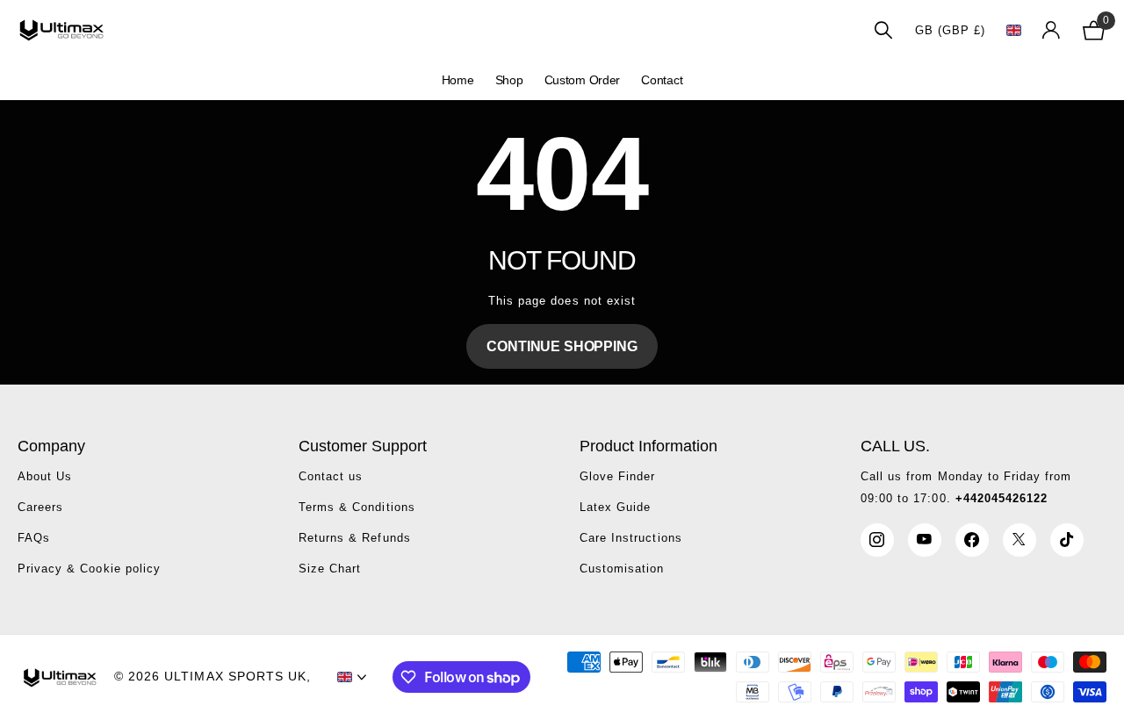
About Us (45, 476)
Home (458, 80)
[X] (1019, 540)
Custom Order (582, 80)
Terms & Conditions (357, 507)
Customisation (622, 568)
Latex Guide (615, 507)
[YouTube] (924, 540)
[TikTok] (1067, 540)
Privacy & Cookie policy (89, 568)
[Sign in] (1052, 30)
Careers (40, 507)
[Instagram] (877, 540)
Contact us (331, 476)
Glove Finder (617, 476)
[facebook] (972, 540)
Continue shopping (561, 346)
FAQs (34, 537)
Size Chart (330, 568)
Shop (509, 80)
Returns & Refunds (355, 537)
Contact (661, 80)
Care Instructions (631, 537)
